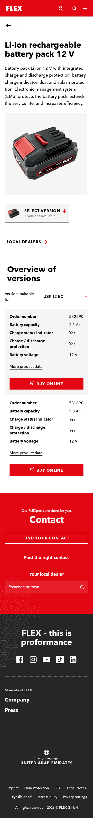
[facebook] (19, 659)
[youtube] (46, 659)
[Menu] (85, 8)
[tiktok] (60, 659)
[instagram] (33, 659)
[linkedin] (73, 659)
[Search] (74, 8)
